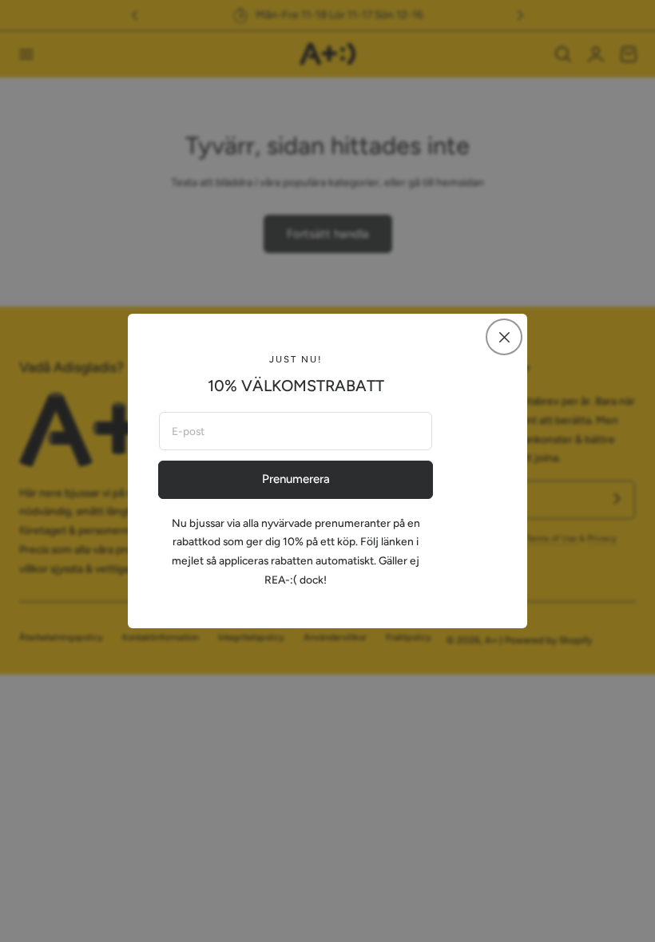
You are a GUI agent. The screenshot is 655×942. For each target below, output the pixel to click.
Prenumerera (296, 479)
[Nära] (504, 337)
